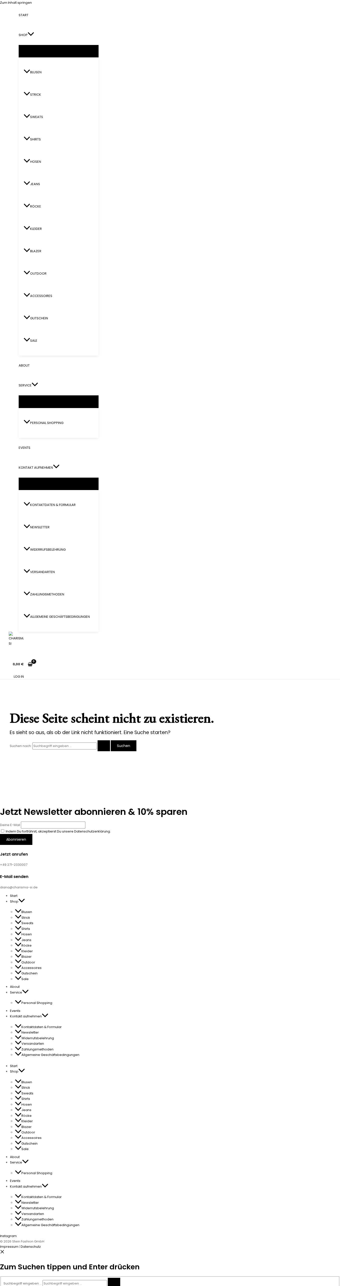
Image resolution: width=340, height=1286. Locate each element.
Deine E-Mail (10, 825)
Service (25, 385)
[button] (31, 35)
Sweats (36, 117)
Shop (23, 35)
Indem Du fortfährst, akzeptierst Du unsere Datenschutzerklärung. (58, 831)
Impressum (9, 1246)
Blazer (35, 251)
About (24, 365)
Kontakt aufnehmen (36, 467)
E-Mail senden (14, 876)
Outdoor (38, 273)
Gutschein (39, 318)
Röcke (35, 206)
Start (23, 15)
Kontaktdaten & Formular (53, 504)
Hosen (35, 161)
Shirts (35, 139)
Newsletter (40, 527)
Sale (33, 340)
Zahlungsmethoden (47, 594)
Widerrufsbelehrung (48, 549)
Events (24, 447)
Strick (35, 94)
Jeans (35, 184)
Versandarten (42, 572)
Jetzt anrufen (14, 854)
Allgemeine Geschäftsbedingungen (60, 616)
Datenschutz (31, 1246)
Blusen (36, 72)
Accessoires (41, 295)
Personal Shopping (46, 422)
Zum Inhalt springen (16, 2)
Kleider (36, 228)
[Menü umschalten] (59, 51)
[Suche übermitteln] (104, 745)
